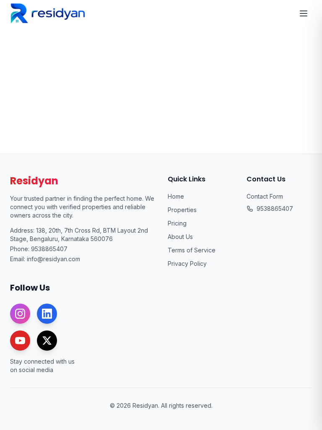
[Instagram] (20, 314)
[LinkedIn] (47, 314)
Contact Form (265, 196)
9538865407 (49, 248)
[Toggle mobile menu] (303, 13)
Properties (182, 209)
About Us (180, 236)
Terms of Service (192, 250)
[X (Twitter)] (47, 340)
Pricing (177, 223)
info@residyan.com (53, 258)
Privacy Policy (187, 263)
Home (176, 196)
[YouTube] (20, 340)
